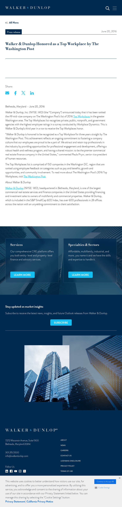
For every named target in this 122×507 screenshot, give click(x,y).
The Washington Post (35, 176)
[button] (102, 487)
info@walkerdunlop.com (16, 456)
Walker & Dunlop (14, 188)
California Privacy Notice (40, 501)
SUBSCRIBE (61, 323)
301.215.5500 (12, 452)
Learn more (22, 275)
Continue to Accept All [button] (105, 481)
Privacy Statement (15, 501)
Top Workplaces (81, 116)
